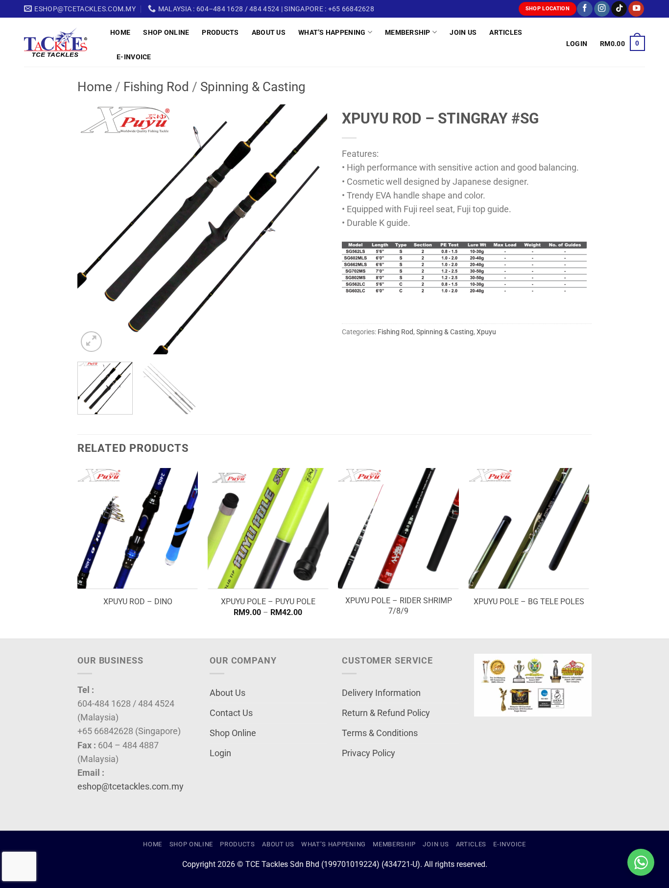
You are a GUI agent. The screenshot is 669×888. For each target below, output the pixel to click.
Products (220, 32)
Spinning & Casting (253, 86)
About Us (269, 32)
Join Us (463, 32)
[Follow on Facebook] (585, 9)
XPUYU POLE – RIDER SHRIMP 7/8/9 (398, 606)
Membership (407, 32)
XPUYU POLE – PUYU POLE (268, 601)
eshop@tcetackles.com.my (130, 786)
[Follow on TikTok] (619, 9)
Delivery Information (381, 693)
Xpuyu (486, 332)
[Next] (310, 229)
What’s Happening (332, 32)
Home (120, 32)
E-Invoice (134, 57)
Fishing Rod (156, 86)
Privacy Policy (368, 753)
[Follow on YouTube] (636, 9)
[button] (576, 43)
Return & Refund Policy (386, 713)
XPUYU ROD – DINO (137, 601)
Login (220, 753)
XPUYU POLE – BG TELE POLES (529, 601)
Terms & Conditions (380, 733)
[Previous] (94, 229)
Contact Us (231, 713)
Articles (505, 32)
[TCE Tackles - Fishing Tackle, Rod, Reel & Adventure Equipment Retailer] (60, 42)
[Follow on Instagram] (602, 9)
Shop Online (166, 32)
